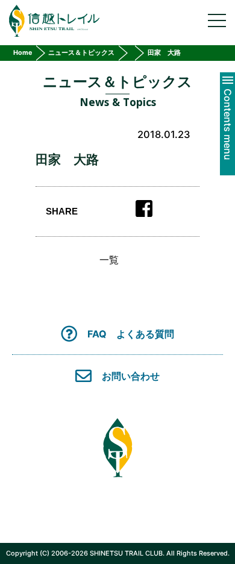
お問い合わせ (131, 376)
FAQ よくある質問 (130, 333)
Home (22, 53)
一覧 (109, 260)
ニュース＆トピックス (81, 53)
